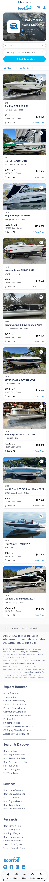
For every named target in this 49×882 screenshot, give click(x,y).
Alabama (24, 628)
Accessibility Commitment (16, 733)
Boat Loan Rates (11, 797)
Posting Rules (10, 719)
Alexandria (34, 628)
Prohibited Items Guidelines (17, 715)
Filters (9, 68)
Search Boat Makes (13, 840)
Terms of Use (10, 697)
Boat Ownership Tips (14, 837)
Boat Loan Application (14, 793)
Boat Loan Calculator (13, 790)
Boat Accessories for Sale (15, 762)
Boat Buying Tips (12, 825)
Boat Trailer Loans (12, 805)
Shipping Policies (11, 722)
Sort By (26, 68)
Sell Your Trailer (11, 773)
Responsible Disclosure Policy (18, 726)
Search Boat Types (12, 844)
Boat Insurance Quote (14, 808)
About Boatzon (11, 693)
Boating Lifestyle (11, 833)
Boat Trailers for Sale (14, 758)
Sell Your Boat (10, 765)
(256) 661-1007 (29, 34)
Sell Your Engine (11, 769)
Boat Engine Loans (12, 801)
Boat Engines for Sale (14, 754)
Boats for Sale (10, 751)
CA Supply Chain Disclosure (17, 730)
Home (6, 628)
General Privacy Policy (14, 700)
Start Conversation (26, 59)
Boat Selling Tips (11, 829)
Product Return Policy (14, 708)
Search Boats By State (14, 848)
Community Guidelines (14, 711)
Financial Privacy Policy (14, 704)
